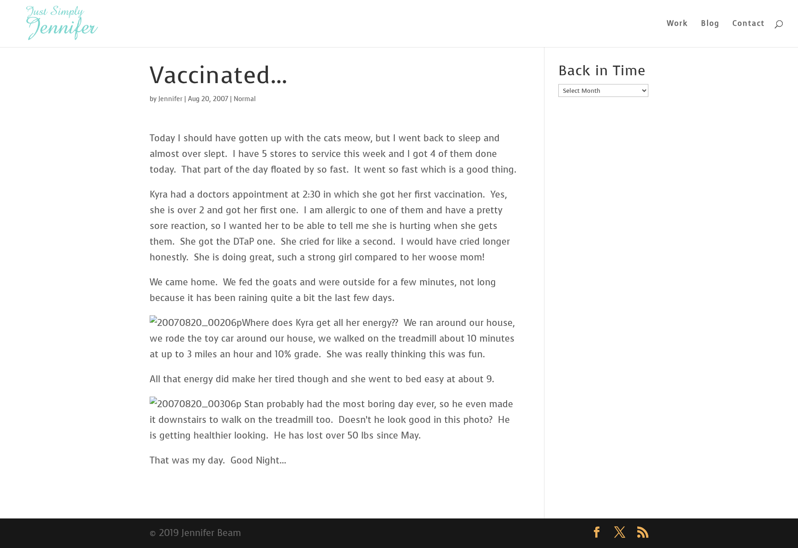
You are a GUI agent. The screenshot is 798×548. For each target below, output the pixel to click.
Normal (245, 99)
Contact (748, 24)
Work (677, 24)
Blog (710, 24)
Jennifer (170, 99)
